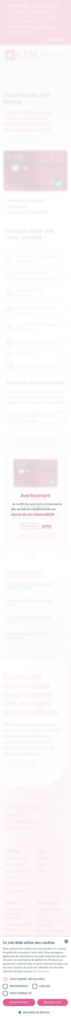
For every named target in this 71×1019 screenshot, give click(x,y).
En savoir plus (42, 971)
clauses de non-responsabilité (32, 514)
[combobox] (66, 941)
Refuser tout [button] (53, 1002)
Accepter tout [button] (19, 1002)
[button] (35, 1012)
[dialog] (35, 978)
